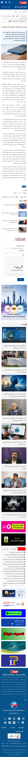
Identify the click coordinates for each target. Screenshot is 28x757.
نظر (23, 255)
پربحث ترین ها (5, 549)
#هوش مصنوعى (19, 731)
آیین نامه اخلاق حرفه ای (15, 743)
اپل (19, 193)
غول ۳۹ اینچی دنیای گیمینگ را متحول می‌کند (15, 566)
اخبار (19, 12)
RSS (8, 746)
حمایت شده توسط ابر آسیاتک (14, 741)
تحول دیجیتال (17, 746)
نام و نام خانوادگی (20, 246)
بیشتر (4, 585)
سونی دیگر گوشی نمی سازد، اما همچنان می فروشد (14, 562)
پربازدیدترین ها (13, 549)
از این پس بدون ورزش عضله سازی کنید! (16, 552)
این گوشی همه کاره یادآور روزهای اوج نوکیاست (15, 581)
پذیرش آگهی (23, 746)
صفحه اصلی (24, 12)
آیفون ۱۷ (24, 193)
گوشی (15, 12)
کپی (10, 21)
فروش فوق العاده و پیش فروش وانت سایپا (16, 557)
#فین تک (12, 727)
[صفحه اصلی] (14, 3)
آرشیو (3, 743)
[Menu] (1, 2)
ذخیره (20, 279)
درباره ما (7, 743)
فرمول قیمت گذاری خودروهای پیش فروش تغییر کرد (14, 554)
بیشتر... (25, 700)
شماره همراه (21, 250)
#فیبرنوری (4, 727)
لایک (23, 197)
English (3, 746)
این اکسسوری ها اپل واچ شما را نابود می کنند (15, 576)
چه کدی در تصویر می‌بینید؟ (17, 270)
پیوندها (11, 746)
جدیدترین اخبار (21, 549)
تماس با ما (24, 743)
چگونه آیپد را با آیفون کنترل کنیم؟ (10, 205)
